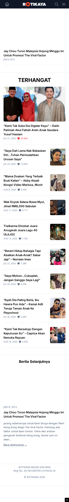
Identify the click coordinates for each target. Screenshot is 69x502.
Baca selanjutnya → (15, 444)
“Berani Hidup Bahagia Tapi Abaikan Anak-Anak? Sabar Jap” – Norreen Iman (22, 255)
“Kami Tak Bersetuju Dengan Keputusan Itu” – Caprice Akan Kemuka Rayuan (24, 333)
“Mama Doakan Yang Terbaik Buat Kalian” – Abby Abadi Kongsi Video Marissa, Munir (23, 181)
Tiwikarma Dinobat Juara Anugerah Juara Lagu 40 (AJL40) (20, 230)
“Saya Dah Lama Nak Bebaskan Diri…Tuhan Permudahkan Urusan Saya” (25, 155)
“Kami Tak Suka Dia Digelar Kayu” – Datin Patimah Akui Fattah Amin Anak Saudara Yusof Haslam (31, 130)
